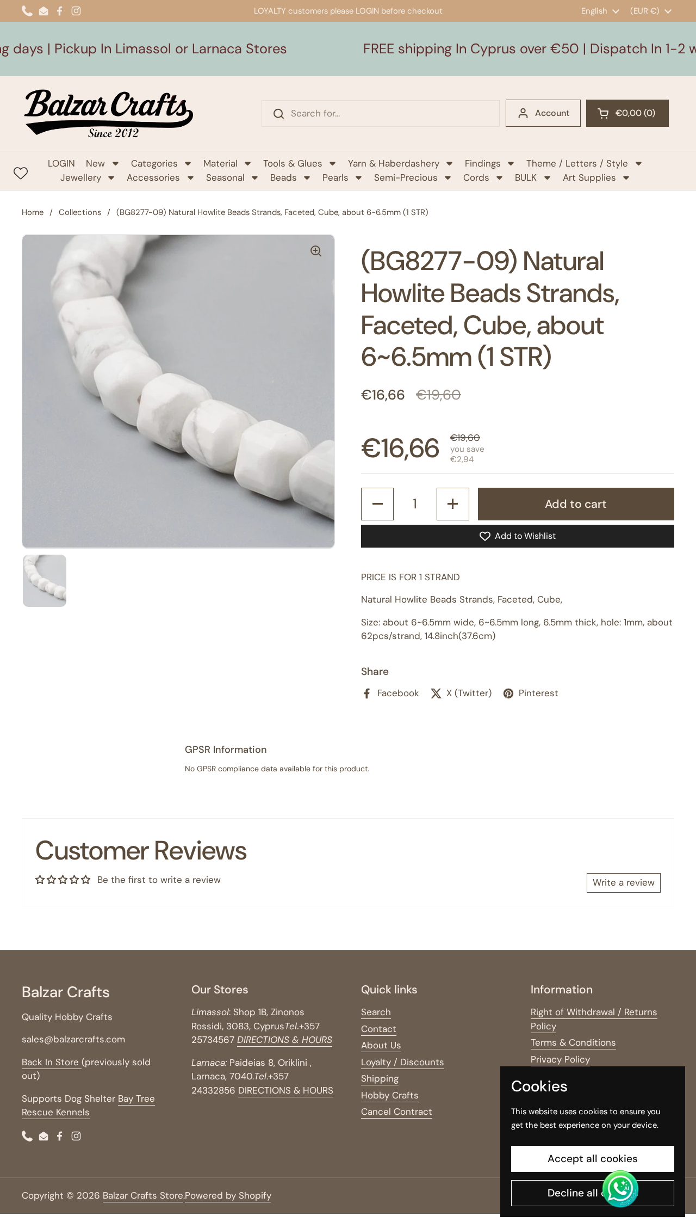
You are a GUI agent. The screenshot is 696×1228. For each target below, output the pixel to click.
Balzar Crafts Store (143, 1195)
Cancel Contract (396, 1112)
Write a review (624, 882)
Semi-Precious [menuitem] (406, 177)
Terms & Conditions (573, 1042)
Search (376, 1012)
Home (33, 212)
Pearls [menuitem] (335, 177)
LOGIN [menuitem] (61, 163)
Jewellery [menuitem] (80, 177)
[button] (627, 113)
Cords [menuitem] (476, 177)
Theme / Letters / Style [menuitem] (577, 163)
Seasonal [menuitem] (225, 177)
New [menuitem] (95, 163)
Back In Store (52, 1062)
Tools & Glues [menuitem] (292, 163)
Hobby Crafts (390, 1095)
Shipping (380, 1078)
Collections (80, 212)
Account (552, 113)
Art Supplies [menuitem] (589, 177)
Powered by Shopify (228, 1195)
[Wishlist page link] (21, 173)
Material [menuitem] (220, 163)
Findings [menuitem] (483, 163)
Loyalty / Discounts (402, 1062)
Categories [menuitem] (154, 163)
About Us (381, 1045)
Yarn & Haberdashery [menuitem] (393, 163)
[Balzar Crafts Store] (109, 113)
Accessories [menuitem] (153, 177)
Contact (378, 1029)
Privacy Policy (560, 1059)
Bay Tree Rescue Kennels (88, 1105)
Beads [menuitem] (283, 177)
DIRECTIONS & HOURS (285, 1090)
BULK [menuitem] (526, 177)
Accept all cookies (593, 1158)
